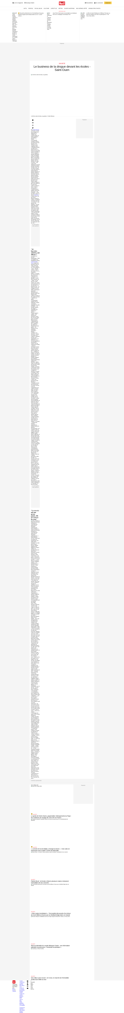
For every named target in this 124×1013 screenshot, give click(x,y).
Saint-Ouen (36, 195)
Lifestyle (54, 8)
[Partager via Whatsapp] (33, 125)
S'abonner (108, 2)
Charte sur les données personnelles (22, 989)
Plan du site (22, 1004)
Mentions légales (21, 997)
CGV (21, 998)
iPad (13, 990)
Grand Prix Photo (94, 8)
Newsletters (90, 2)
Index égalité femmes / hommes (22, 1011)
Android (14, 991)
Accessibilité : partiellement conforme (22, 1007)
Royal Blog (38, 8)
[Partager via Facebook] (33, 120)
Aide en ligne (21, 1000)
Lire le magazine (18, 2)
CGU (21, 986)
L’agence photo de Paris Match (22, 984)
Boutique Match (30, 2)
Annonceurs (22, 982)
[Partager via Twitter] (33, 128)
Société (62, 63)
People (30, 8)
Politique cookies (21, 992)
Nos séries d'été (81, 8)
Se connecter (99, 2)
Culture (46, 8)
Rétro (61, 8)
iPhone (13, 989)
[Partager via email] (33, 122)
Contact (21, 980)
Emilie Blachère (36, 129)
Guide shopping (21, 1002)
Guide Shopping (69, 8)
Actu (25, 8)
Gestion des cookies (22, 994)
